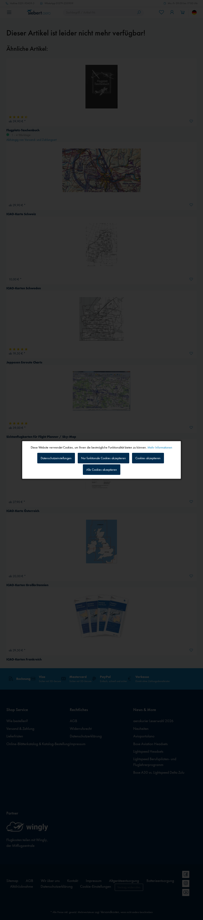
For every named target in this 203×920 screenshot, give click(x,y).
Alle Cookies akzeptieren (101, 470)
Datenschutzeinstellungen (56, 458)
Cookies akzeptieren (148, 458)
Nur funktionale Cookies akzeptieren (103, 458)
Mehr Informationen (159, 447)
